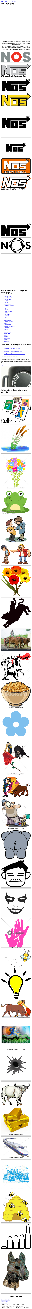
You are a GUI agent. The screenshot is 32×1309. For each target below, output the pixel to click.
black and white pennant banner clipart (14, 354)
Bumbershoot (7, 299)
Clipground (8, 1304)
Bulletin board (8, 298)
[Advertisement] (16, 23)
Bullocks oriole (8, 311)
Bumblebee (7, 338)
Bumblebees (7, 320)
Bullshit (6, 302)
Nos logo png (5, 60)
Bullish (6, 301)
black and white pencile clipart (12, 348)
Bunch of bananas (9, 305)
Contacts (6, 1)
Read (2, 365)
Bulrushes (6, 314)
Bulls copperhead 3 (9, 326)
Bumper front (7, 296)
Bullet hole (7, 333)
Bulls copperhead (8, 321)
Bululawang (7, 324)
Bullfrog (6, 315)
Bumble (6, 329)
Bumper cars (7, 304)
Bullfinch (6, 341)
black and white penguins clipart (13, 351)
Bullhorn (6, 327)
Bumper (6, 335)
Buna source (7, 332)
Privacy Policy (5, 1301)
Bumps (6, 312)
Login (14, 1)
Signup (11, 1)
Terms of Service (5, 1300)
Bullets (6, 309)
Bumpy (6, 323)
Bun (5, 308)
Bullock (6, 339)
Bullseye (6, 336)
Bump (5, 317)
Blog (2, 1)
